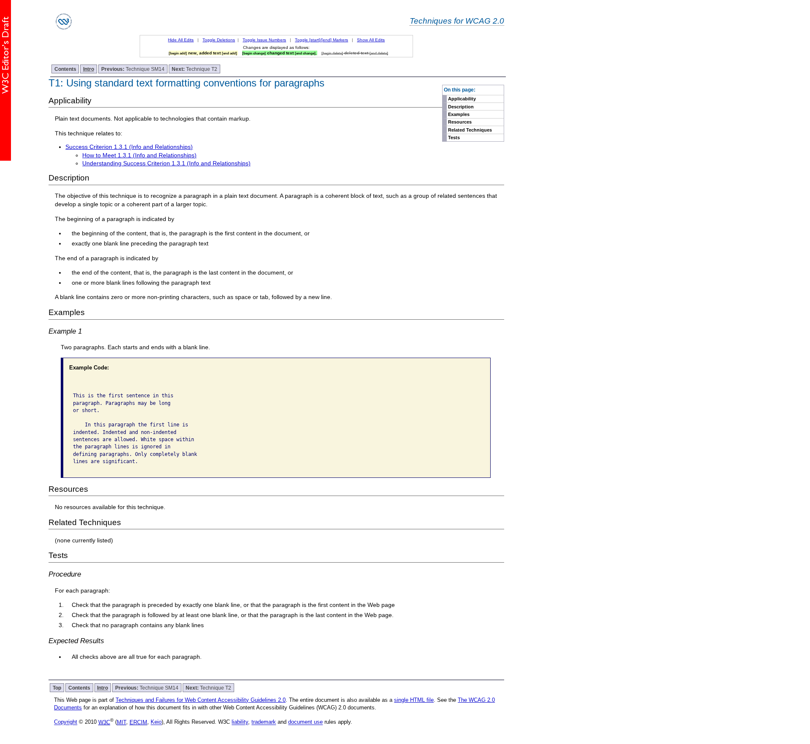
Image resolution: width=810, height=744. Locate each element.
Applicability (462, 98)
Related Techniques (470, 129)
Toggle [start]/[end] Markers (321, 40)
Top (57, 687)
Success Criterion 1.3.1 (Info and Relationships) (129, 146)
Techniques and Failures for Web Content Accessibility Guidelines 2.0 (201, 700)
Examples (459, 114)
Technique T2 (194, 69)
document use (305, 722)
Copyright (65, 722)
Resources (460, 121)
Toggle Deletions (218, 40)
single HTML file (414, 700)
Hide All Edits (181, 40)
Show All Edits (371, 40)
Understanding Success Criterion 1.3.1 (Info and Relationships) (166, 163)
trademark (263, 722)
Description (461, 106)
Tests (454, 137)
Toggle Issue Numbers (264, 40)
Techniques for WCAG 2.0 (457, 20)
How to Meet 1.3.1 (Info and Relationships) (139, 155)
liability (240, 722)
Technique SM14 (133, 69)
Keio (156, 722)
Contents (65, 69)
